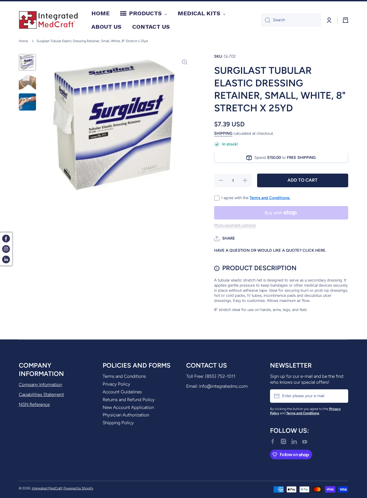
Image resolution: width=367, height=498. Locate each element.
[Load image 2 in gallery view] (27, 82)
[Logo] (48, 20)
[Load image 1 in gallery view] (27, 62)
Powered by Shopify (78, 488)
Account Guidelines (122, 391)
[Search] (265, 20)
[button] (224, 238)
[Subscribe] (341, 396)
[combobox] (291, 20)
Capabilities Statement (41, 394)
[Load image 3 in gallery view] (27, 102)
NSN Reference (34, 404)
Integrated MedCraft (47, 488)
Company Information (40, 384)
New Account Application (128, 407)
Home (23, 41)
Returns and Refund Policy (129, 399)
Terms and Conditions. (270, 198)
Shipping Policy (118, 422)
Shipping (223, 133)
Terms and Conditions (124, 376)
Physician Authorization (126, 415)
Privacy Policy (116, 384)
